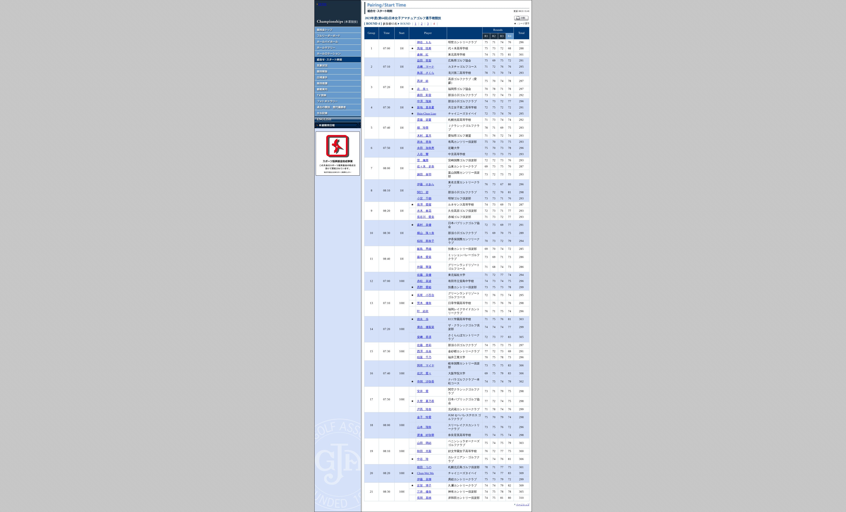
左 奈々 (423, 89)
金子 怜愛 (424, 417)
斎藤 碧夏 (424, 119)
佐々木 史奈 (425, 166)
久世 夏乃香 (425, 401)
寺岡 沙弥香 (425, 381)
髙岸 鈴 (423, 81)
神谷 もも (424, 42)
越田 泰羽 (424, 174)
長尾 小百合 (425, 295)
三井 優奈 (424, 491)
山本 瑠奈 (424, 427)
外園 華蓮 (424, 267)
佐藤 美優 (424, 274)
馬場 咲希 (424, 48)
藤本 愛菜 (424, 257)
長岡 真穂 (424, 497)
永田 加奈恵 (425, 148)
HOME (322, 4)
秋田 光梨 (424, 451)
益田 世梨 (424, 60)
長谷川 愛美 (425, 217)
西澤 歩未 (424, 351)
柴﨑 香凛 (424, 337)
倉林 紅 (423, 54)
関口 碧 (423, 192)
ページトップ (522, 504)
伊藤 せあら (425, 184)
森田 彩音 (424, 95)
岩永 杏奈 (424, 141)
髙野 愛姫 (424, 287)
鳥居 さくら (425, 72)
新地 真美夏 (425, 107)
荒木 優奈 (424, 303)
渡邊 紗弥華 (425, 435)
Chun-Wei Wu (425, 473)
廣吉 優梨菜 (425, 327)
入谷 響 (423, 154)
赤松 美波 (424, 281)
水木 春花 (424, 210)
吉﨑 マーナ (425, 66)
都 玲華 (423, 127)
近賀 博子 (424, 485)
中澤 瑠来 (424, 101)
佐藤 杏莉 (424, 345)
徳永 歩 (423, 319)
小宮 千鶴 (424, 198)
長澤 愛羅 (424, 204)
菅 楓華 (423, 160)
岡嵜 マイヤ (425, 365)
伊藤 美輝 (424, 479)
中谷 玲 (423, 459)
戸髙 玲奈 (424, 409)
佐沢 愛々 (424, 373)
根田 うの (424, 467)
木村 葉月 (424, 135)
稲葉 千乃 (424, 357)
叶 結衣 (423, 311)
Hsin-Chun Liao (426, 113)
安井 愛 (423, 391)
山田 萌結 (424, 443)
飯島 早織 (424, 248)
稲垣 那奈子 (425, 241)
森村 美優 (424, 224)
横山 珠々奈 (425, 233)
